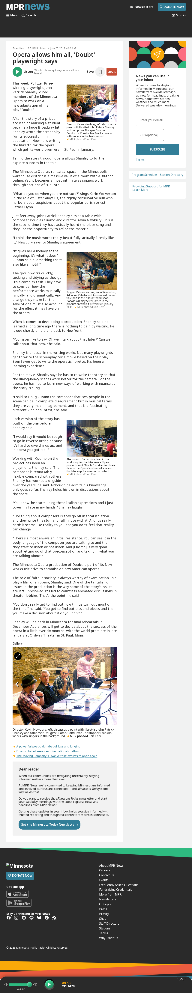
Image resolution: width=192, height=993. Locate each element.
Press (103, 909)
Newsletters (107, 899)
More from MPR (110, 894)
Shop (102, 919)
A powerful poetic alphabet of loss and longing (48, 746)
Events (104, 880)
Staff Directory (109, 923)
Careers (104, 870)
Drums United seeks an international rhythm (47, 751)
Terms (140, 160)
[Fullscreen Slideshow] (18, 656)
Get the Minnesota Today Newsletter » (49, 824)
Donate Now (172, 6)
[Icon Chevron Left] (17, 684)
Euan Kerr (18, 48)
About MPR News (111, 865)
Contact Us (106, 875)
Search (31, 15)
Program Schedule (144, 175)
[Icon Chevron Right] (112, 684)
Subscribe (157, 149)
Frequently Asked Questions (118, 885)
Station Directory (171, 175)
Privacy (104, 914)
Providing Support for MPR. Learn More (151, 188)
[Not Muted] (6, 984)
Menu (14, 15)
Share (112, 71)
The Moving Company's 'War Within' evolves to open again (56, 756)
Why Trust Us (108, 938)
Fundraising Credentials (115, 889)
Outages (105, 904)
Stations (104, 928)
